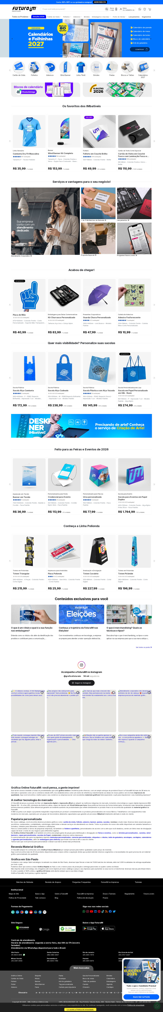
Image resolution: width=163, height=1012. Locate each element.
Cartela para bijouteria (67, 987)
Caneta (85, 984)
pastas (99, 822)
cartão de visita (69, 822)
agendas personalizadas (22, 839)
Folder (13, 984)
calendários (146, 837)
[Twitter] (114, 911)
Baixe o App (40, 894)
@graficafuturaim (72, 676)
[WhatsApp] (140, 9)
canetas (142, 833)
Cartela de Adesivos (125, 314)
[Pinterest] (99, 911)
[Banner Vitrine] (81, 426)
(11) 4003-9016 (16, 955)
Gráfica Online (16, 976)
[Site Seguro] (44, 929)
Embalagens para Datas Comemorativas (62, 314)
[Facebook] (110, 911)
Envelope (62, 978)
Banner (50, 150)
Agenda (109, 984)
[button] (12, 38)
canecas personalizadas (81, 837)
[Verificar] (22, 928)
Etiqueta (38, 976)
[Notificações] (144, 9)
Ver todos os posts (143, 647)
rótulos (105, 837)
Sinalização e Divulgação (92, 570)
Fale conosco (40, 898)
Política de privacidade (135, 1005)
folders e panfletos (71, 829)
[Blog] (106, 911)
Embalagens (111, 981)
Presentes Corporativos (92, 314)
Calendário (111, 978)
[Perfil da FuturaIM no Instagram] (81, 665)
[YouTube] (91, 911)
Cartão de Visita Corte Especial (129, 151)
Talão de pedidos (89, 981)
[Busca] (107, 9)
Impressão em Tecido (21, 494)
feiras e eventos (104, 833)
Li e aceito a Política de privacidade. (80, 1009)
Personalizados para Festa (58, 494)
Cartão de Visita (17, 978)
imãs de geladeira (115, 837)
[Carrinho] (149, 9)
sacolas (106, 822)
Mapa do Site (14, 894)
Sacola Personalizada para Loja (129, 387)
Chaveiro (86, 987)
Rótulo (37, 978)
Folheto (86, 151)
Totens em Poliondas (21, 570)
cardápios (137, 837)
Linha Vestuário (18, 151)
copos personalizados (27, 835)
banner (93, 822)
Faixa (37, 987)
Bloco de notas (88, 978)
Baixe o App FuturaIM (93, 922)
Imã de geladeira (65, 981)
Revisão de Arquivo (53, 882)
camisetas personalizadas (60, 837)
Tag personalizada (66, 984)
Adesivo (14, 987)
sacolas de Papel (44, 835)
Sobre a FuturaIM (61, 894)
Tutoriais (138, 882)
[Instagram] (87, 911)
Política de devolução (85, 898)
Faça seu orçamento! (109, 2)
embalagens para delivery (50, 839)
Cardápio (110, 987)
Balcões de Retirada (24, 882)
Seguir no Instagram (83, 683)
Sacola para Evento (125, 494)
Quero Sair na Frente (141, 997)
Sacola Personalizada (91, 976)
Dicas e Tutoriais (109, 894)
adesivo (86, 822)
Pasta (61, 976)
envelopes (128, 837)
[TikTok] (103, 911)
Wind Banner (40, 984)
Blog (56, 898)
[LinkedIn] (95, 911)
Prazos (105, 898)
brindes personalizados (128, 833)
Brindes (109, 976)
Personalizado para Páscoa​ (93, 494)
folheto (79, 822)
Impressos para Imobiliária (57, 570)
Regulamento (130, 894)
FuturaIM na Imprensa (110, 882)
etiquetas (96, 837)
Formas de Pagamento (21, 906)
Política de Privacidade (17, 898)
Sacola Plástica (18, 387)
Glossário (22, 993)
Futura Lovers (149, 894)
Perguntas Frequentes (81, 882)
